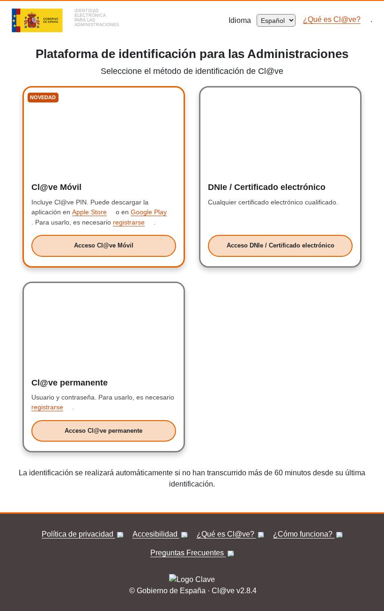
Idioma (243, 20)
